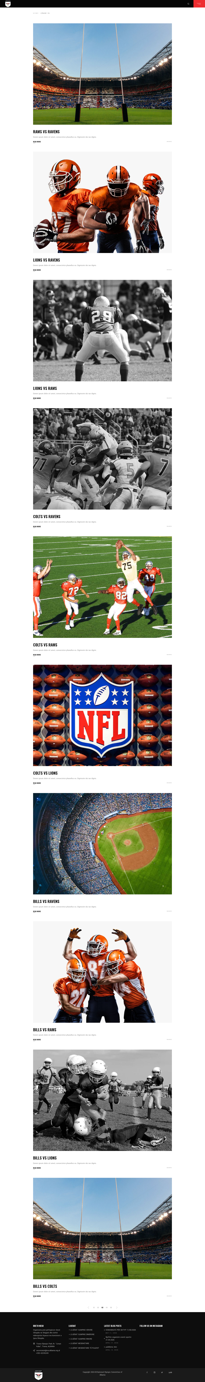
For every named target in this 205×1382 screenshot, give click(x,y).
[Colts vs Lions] (102, 715)
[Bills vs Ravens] (102, 843)
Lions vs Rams (45, 388)
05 (111, 1307)
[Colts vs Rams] (102, 587)
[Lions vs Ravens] (102, 202)
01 (94, 1307)
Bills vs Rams (44, 1029)
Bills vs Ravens (46, 901)
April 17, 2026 (112, 1343)
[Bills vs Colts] (102, 1228)
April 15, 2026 (112, 1350)
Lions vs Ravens (46, 260)
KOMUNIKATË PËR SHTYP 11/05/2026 (121, 1330)
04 (107, 1307)
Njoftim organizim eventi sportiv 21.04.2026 (118, 1338)
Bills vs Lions (45, 1158)
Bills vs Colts (45, 1286)
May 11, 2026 (111, 1333)
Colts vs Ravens (46, 516)
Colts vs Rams (45, 644)
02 (98, 1307)
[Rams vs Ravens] (102, 74)
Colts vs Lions (45, 773)
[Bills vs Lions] (102, 1100)
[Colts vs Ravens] (102, 459)
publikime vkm (111, 1347)
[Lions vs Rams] (102, 330)
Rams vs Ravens (46, 131)
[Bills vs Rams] (102, 972)
